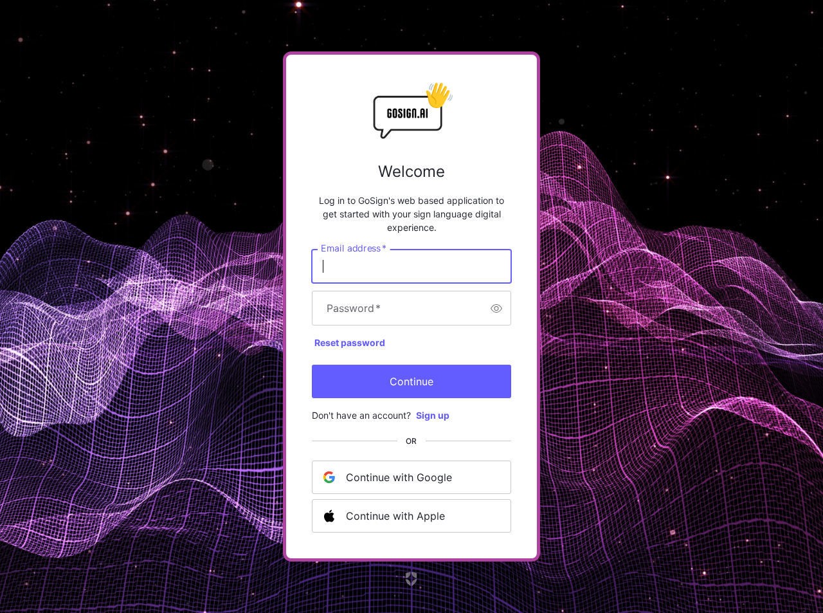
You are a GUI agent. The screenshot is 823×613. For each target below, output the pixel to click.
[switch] (496, 308)
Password (354, 308)
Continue (411, 381)
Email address (353, 248)
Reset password (349, 342)
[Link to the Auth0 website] (412, 579)
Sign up (432, 415)
